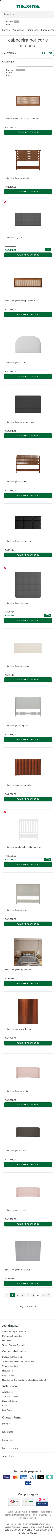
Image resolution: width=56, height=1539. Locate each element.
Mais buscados (10, 1448)
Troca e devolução (10, 1366)
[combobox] (35, 62)
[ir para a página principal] (28, 6)
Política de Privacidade (12, 1357)
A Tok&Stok (7, 1392)
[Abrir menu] (9, 6)
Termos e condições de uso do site (18, 1361)
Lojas (4, 1405)
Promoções (32, 30)
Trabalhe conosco (10, 1396)
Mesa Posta (8, 1440)
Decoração (7, 1432)
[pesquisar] (50, 14)
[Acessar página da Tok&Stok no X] (40, 1312)
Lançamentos (48, 30)
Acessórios (18, 30)
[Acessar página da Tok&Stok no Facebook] (16, 1312)
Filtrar (47, 53)
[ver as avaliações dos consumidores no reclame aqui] (28, 1502)
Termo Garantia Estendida (14, 1345)
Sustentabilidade (9, 1401)
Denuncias (7, 1340)
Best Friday (7, 1410)
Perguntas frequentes (12, 1336)
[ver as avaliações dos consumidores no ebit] (14, 1502)
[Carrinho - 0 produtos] (52, 6)
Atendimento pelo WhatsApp (15, 1331)
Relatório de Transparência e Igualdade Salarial (24, 1380)
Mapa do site (8, 1375)
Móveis (6, 30)
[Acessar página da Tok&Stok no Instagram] (24, 1312)
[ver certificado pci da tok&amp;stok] (42, 1502)
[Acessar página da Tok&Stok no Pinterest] (32, 1312)
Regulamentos (9, 1371)
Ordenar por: (8, 61)
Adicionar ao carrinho (28, 132)
